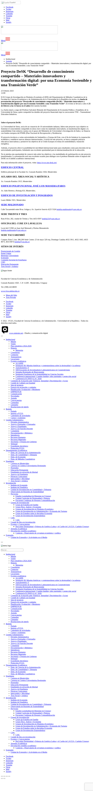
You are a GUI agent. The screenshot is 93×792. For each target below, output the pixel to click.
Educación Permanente (10, 264)
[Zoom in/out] (9, 776)
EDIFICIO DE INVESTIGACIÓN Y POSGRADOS (27, 195)
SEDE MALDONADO (12, 204)
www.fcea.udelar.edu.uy (10, 291)
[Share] (4, 776)
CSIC (3, 262)
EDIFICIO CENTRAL (12, 167)
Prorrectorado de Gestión (10, 251)
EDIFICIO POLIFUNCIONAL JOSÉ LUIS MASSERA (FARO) (33, 186)
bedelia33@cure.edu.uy (51, 219)
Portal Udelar (6, 253)
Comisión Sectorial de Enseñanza (14, 260)
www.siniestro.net (16, 333)
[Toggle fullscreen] (7, 776)
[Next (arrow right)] (4, 778)
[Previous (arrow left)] (2, 778)
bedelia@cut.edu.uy (22, 242)
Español (12, 2)
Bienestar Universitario (10, 256)
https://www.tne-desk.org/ (47, 163)
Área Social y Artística (9, 266)
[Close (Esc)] (2, 776)
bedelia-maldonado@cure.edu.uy (69, 209)
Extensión (5, 258)
